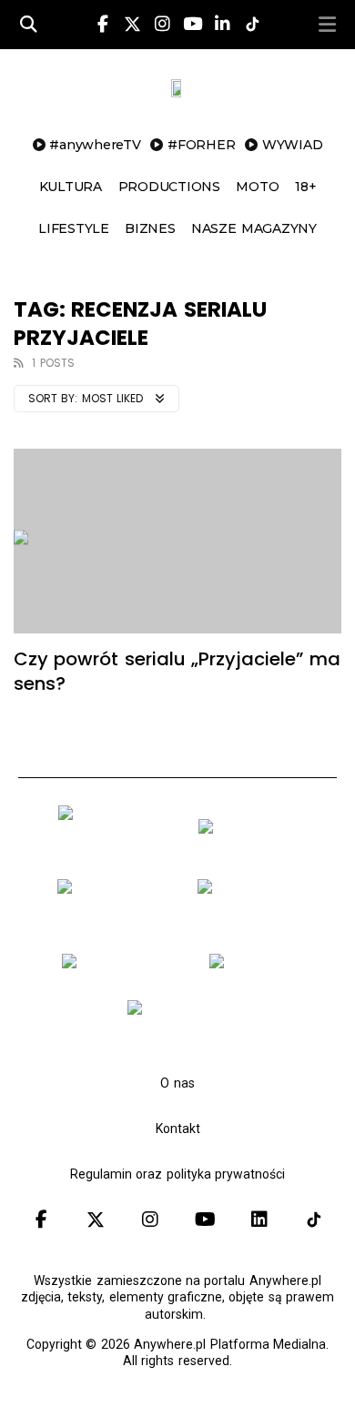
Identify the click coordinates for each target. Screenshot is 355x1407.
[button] (326, 24)
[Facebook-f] (103, 24)
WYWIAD (292, 145)
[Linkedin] (259, 1219)
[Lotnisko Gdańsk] (115, 847)
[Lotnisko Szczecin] (114, 921)
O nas (177, 1083)
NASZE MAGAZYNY (254, 228)
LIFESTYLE (73, 228)
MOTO (257, 186)
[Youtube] (192, 24)
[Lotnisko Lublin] (184, 1014)
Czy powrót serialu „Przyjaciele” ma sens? (177, 671)
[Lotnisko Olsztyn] (120, 967)
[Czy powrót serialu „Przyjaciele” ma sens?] (177, 541)
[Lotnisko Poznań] (254, 921)
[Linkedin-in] (222, 24)
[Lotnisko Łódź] (258, 967)
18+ (305, 186)
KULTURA (70, 186)
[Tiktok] (314, 1219)
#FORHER (201, 145)
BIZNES (150, 228)
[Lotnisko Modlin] (253, 833)
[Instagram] (162, 24)
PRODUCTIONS (169, 186)
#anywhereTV (94, 145)
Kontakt (178, 1128)
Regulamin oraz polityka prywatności (177, 1174)
